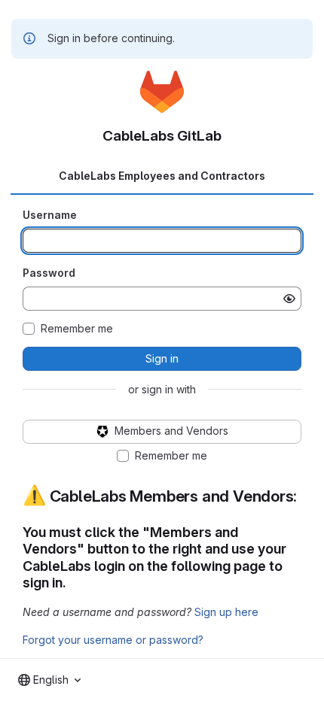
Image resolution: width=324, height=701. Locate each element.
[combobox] (49, 680)
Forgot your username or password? (113, 639)
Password (49, 272)
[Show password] (289, 299)
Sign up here (226, 611)
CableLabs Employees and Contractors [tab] (162, 175)
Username (50, 214)
